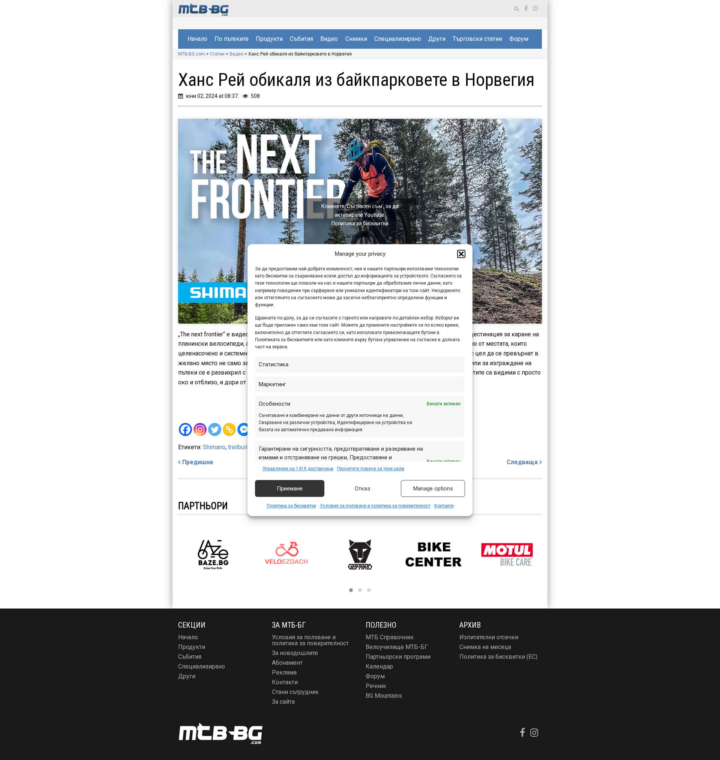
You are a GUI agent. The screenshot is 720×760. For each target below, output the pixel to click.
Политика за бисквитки (291, 506)
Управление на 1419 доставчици (297, 468)
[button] (461, 254)
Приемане (290, 488)
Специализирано (397, 38)
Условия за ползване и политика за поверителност (375, 506)
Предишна (197, 462)
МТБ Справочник (390, 637)
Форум (518, 38)
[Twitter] (214, 429)
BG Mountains (384, 695)
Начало (197, 38)
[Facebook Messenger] (243, 429)
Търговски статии (477, 38)
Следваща (522, 462)
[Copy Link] (229, 429)
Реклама (284, 672)
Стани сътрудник (295, 692)
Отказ (362, 488)
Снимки (356, 38)
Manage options (433, 488)
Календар (379, 666)
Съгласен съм (360, 235)
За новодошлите (295, 653)
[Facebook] (185, 429)
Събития (301, 38)
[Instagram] (200, 429)
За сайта (283, 701)
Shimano (214, 447)
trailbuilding (243, 447)
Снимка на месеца (485, 647)
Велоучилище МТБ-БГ (397, 647)
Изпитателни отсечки (488, 637)
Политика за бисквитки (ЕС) (498, 656)
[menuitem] (197, 39)
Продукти (269, 38)
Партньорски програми (398, 656)
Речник (376, 686)
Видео (329, 38)
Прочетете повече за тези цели (370, 468)
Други (437, 38)
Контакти (444, 506)
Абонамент (287, 662)
